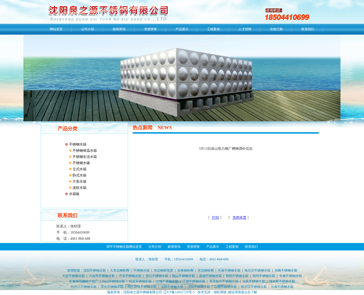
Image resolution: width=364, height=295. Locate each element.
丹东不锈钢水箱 (130, 276)
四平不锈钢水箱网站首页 (124, 246)
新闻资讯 (119, 29)
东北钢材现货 (163, 270)
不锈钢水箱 (77, 144)
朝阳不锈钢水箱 (237, 276)
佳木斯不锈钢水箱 (282, 281)
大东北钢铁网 (119, 270)
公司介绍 (87, 29)
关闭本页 (239, 218)
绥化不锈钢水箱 (112, 287)
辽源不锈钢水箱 (193, 281)
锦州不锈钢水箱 (264, 276)
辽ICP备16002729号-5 (179, 292)
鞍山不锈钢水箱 (183, 276)
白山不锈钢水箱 (113, 281)
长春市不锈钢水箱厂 (83, 281)
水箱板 (74, 194)
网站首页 (56, 29)
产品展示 (182, 29)
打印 (215, 218)
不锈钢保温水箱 (84, 150)
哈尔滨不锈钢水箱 (257, 270)
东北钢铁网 (206, 270)
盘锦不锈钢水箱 (210, 276)
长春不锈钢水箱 (229, 270)
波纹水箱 (79, 188)
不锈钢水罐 (81, 163)
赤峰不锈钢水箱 (286, 270)
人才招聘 (244, 29)
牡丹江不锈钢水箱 (84, 287)
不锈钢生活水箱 (84, 157)
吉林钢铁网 (185, 270)
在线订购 (276, 29)
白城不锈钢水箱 (167, 281)
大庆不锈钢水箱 (253, 281)
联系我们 (307, 29)
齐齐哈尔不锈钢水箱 (223, 281)
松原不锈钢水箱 (140, 281)
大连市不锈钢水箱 (102, 276)
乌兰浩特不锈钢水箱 (142, 287)
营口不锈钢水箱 (157, 276)
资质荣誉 (150, 29)
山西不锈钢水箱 (225, 287)
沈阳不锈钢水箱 (94, 270)
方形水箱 (79, 181)
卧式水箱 (79, 175)
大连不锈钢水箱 (73, 276)
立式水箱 (79, 169)
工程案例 (213, 29)
